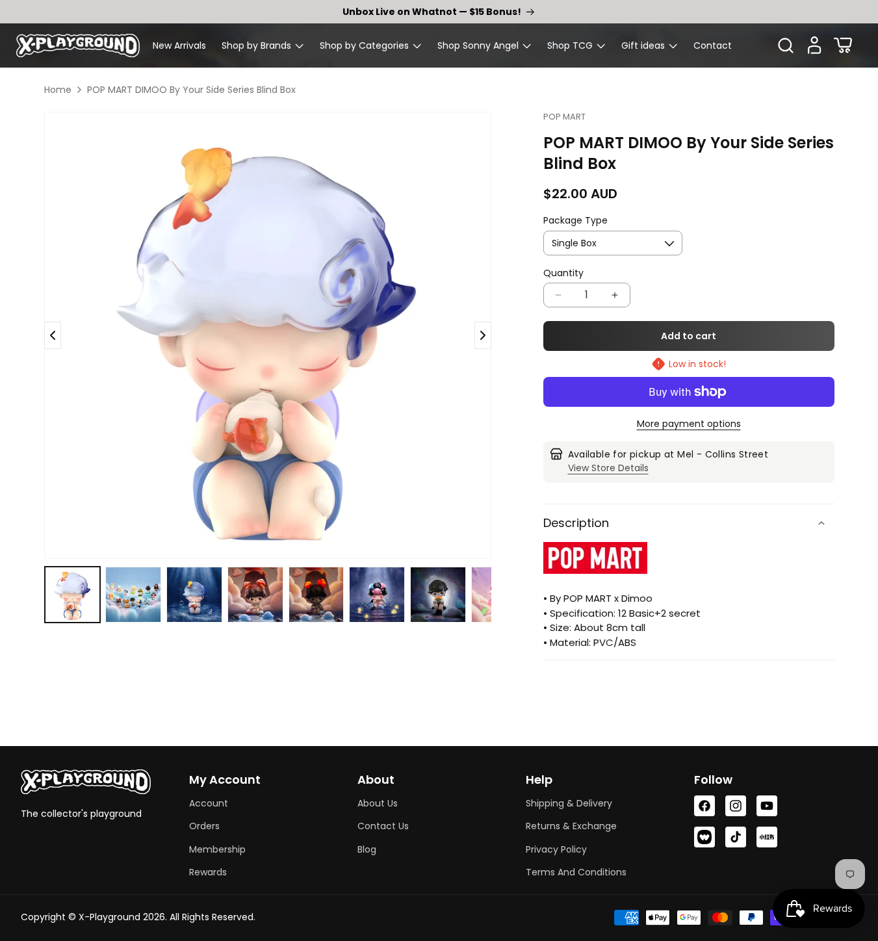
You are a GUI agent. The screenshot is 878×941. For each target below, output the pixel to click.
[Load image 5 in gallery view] (316, 595)
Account (208, 803)
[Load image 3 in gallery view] (194, 595)
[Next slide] (52, 335)
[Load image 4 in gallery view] (255, 595)
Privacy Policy (556, 849)
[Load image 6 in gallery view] (377, 595)
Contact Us (383, 825)
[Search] (785, 45)
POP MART (564, 116)
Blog (366, 849)
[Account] (814, 45)
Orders (204, 825)
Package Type (575, 220)
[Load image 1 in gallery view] (73, 595)
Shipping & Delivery (569, 803)
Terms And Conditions (576, 872)
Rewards (208, 872)
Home (57, 89)
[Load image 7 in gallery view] (438, 595)
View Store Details (608, 467)
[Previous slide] (482, 335)
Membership (217, 849)
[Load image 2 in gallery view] (133, 595)
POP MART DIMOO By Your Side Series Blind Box (191, 89)
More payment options (689, 423)
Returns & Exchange (571, 825)
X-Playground (109, 916)
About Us (377, 803)
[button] (263, 45)
